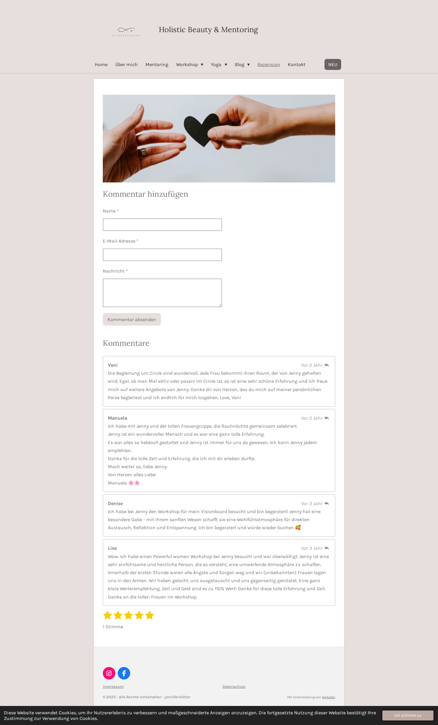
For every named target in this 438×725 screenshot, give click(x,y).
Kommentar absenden (132, 319)
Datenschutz (234, 686)
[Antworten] (327, 365)
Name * (111, 211)
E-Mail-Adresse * (121, 241)
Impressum (113, 686)
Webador (328, 697)
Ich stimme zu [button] (408, 715)
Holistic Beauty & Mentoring (208, 29)
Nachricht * (115, 271)
